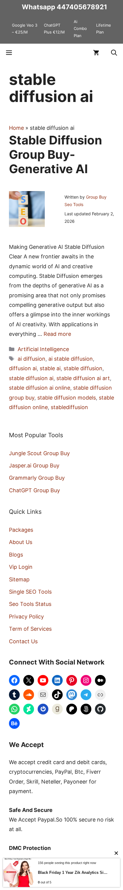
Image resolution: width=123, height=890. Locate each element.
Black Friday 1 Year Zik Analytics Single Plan (73, 872)
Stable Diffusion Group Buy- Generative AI (55, 154)
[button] (114, 53)
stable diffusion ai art (83, 378)
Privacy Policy (26, 616)
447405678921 (82, 7)
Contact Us (23, 641)
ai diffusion (31, 359)
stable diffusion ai (31, 378)
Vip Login (21, 567)
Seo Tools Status (30, 604)
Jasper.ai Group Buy (34, 465)
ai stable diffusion (70, 359)
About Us (20, 542)
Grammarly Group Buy (37, 478)
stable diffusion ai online (39, 388)
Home (16, 128)
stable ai (50, 368)
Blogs (16, 554)
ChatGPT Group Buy (34, 490)
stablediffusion (69, 407)
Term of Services (30, 629)
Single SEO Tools (30, 592)
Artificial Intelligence (43, 349)
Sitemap (19, 579)
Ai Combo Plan (80, 28)
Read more (57, 334)
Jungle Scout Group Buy (39, 453)
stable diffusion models (66, 397)
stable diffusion (83, 368)
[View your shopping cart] (96, 53)
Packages (21, 530)
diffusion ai (23, 368)
